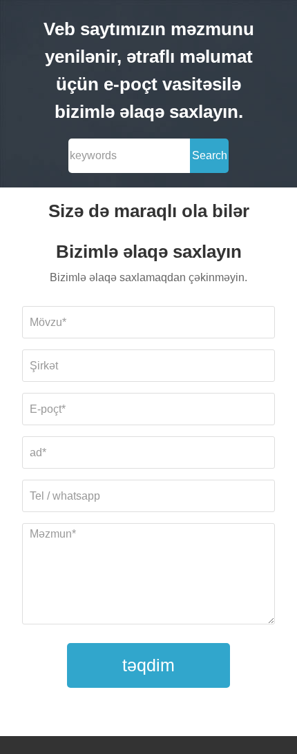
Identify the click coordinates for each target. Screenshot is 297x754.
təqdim (148, 665)
